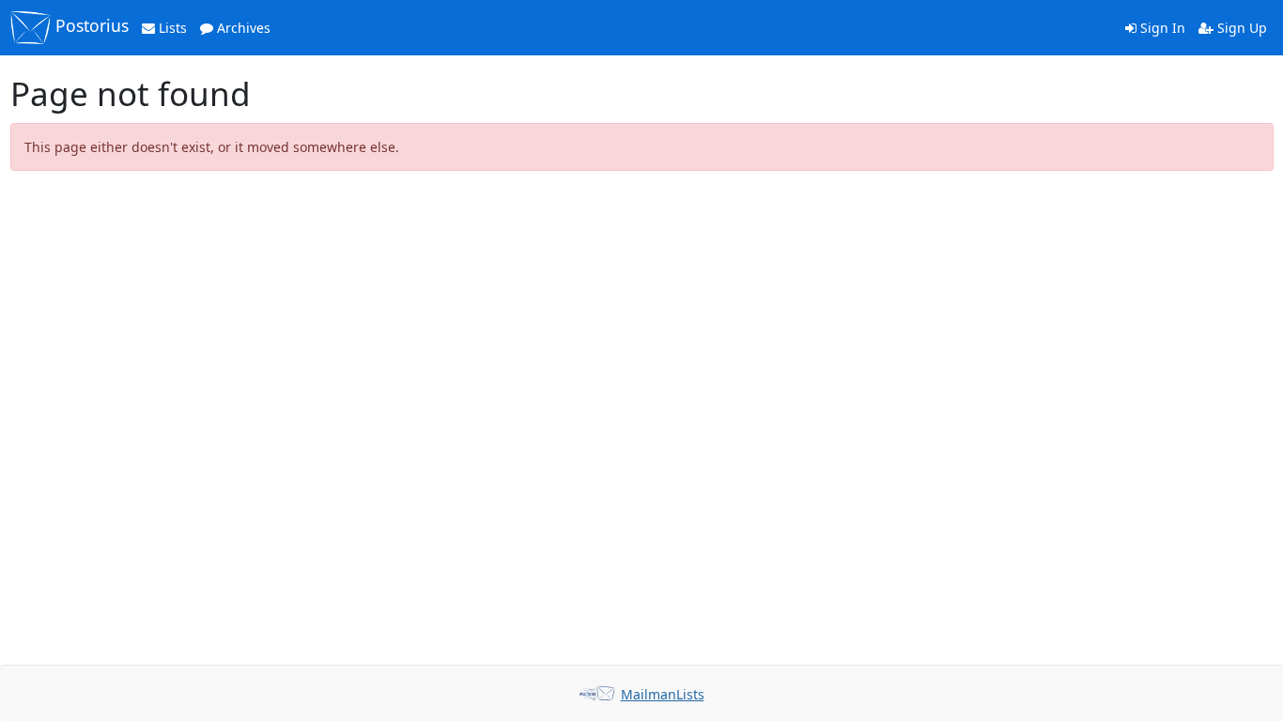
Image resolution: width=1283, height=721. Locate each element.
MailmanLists (662, 694)
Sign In (1160, 28)
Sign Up (1240, 28)
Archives (242, 28)
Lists (171, 28)
